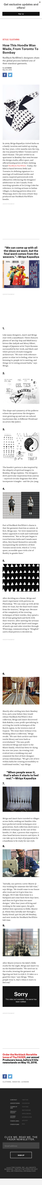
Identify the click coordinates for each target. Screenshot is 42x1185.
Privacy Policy (13, 1112)
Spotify (25, 1120)
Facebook (26, 1103)
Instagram (26, 1110)
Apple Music (26, 1113)
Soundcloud (27, 1117)
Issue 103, (16, 1081)
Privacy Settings (23, 1169)
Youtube (25, 1106)
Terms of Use (13, 1107)
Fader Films (14, 1124)
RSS (23, 1124)
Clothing (14, 39)
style (5, 39)
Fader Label (14, 1121)
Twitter (25, 1099)
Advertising (15, 1103)
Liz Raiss (8, 67)
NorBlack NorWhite (17, 166)
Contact (13, 1099)
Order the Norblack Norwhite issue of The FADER (20, 1055)
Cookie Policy (13, 1116)
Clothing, (7, 1081)
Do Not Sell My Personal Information (22, 1170)
